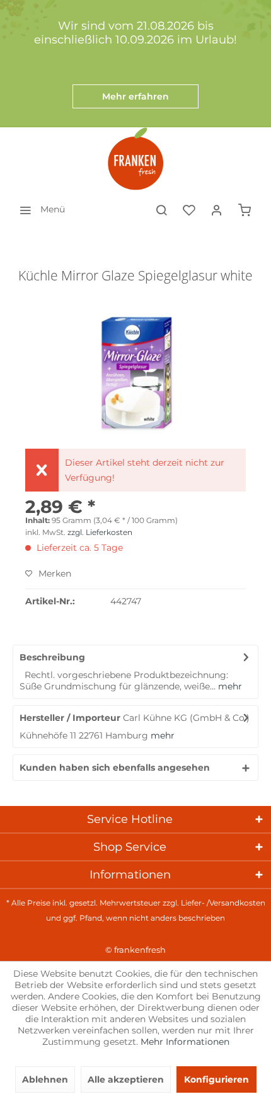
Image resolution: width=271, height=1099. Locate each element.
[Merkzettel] (189, 209)
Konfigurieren (216, 1079)
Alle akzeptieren (126, 1079)
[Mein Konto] (216, 209)
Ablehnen (45, 1079)
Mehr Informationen (185, 1041)
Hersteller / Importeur (70, 717)
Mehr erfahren (135, 96)
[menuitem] (39, 209)
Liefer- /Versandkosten (223, 902)
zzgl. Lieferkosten (99, 532)
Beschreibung (52, 657)
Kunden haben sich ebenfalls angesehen (115, 767)
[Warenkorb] (244, 209)
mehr (229, 686)
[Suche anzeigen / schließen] (161, 209)
